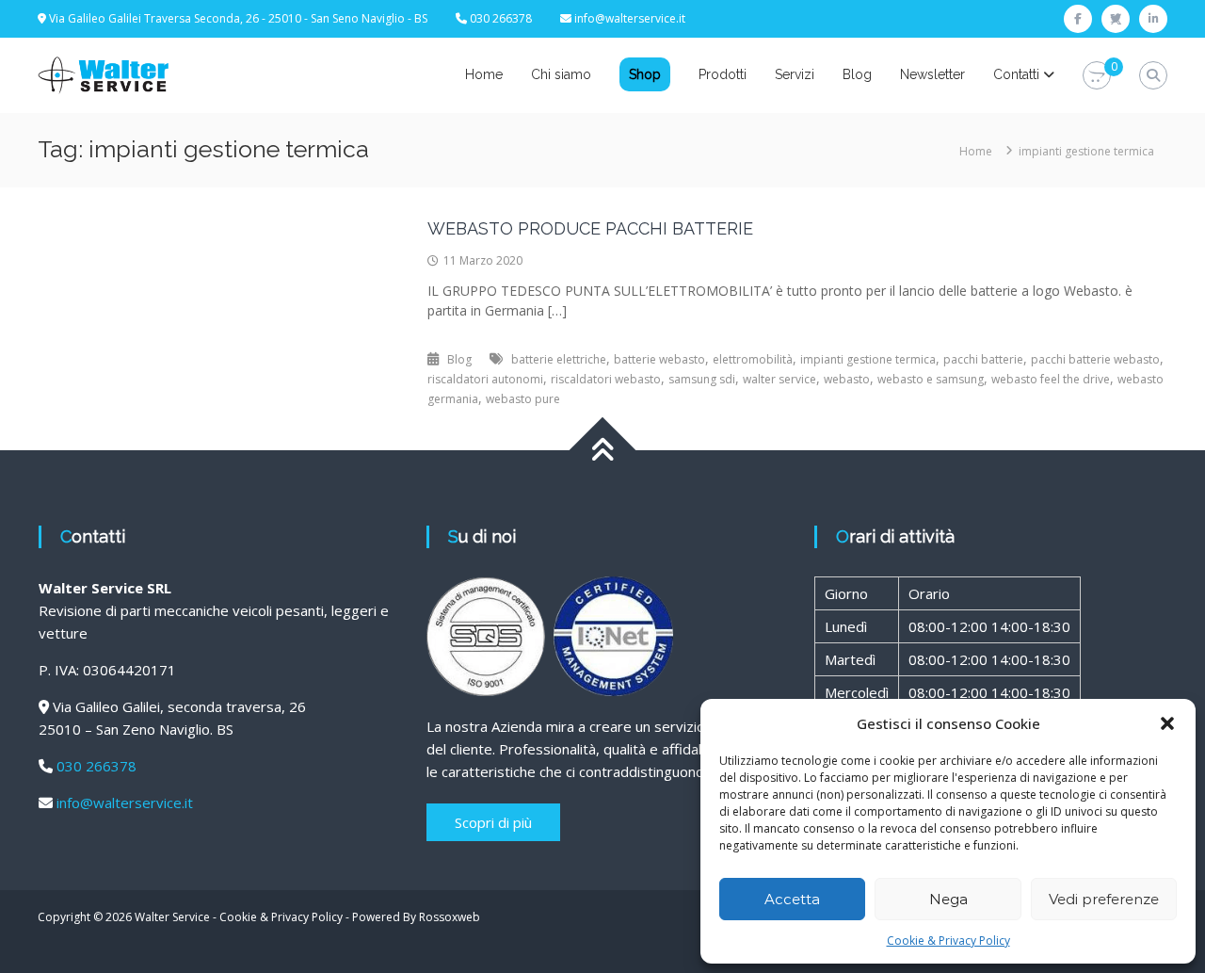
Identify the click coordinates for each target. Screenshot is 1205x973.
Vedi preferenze (1104, 899)
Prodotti (723, 74)
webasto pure (523, 399)
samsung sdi (701, 379)
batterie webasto (659, 359)
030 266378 (96, 765)
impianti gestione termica (868, 359)
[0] (1096, 76)
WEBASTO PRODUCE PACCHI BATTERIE (590, 228)
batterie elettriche (558, 359)
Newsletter (932, 74)
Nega (948, 899)
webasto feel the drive (1050, 379)
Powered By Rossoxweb (416, 917)
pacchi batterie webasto (1095, 359)
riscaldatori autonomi (485, 379)
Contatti (1016, 74)
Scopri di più (493, 822)
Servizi (794, 74)
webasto (847, 379)
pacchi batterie (983, 359)
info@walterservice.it (629, 18)
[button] (1167, 723)
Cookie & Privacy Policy (948, 940)
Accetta (792, 899)
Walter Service (172, 917)
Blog (857, 74)
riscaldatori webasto (606, 379)
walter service (779, 379)
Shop (645, 74)
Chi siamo (561, 74)
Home (484, 74)
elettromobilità (753, 359)
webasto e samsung (930, 379)
